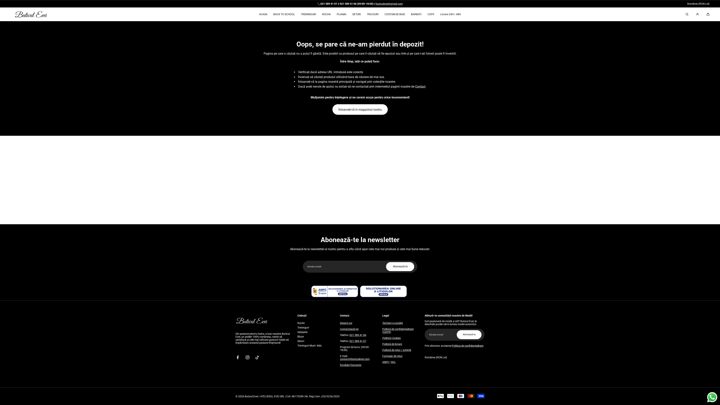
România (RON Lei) (698, 3)
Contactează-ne (349, 329)
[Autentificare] (697, 14)
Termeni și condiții (392, 323)
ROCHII (326, 14)
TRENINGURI (308, 14)
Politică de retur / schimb (396, 350)
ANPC (385, 362)
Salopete (302, 332)
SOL (393, 362)
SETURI (356, 14)
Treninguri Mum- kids (309, 345)
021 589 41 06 (358, 335)
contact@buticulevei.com (355, 359)
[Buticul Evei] (31, 14)
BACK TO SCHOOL (284, 14)
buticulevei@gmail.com (389, 3)
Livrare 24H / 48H (450, 14)
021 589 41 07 (358, 341)
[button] (708, 14)
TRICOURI (373, 14)
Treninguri (303, 327)
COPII (431, 14)
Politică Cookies (391, 338)
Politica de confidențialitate (467, 345)
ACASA (263, 14)
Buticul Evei (251, 396)
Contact (420, 86)
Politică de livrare (392, 344)
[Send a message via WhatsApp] (712, 397)
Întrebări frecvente (350, 365)
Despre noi (346, 323)
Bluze (300, 336)
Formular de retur (392, 356)
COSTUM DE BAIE (395, 14)
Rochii (300, 323)
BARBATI (416, 14)
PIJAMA (341, 14)
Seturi (300, 341)
